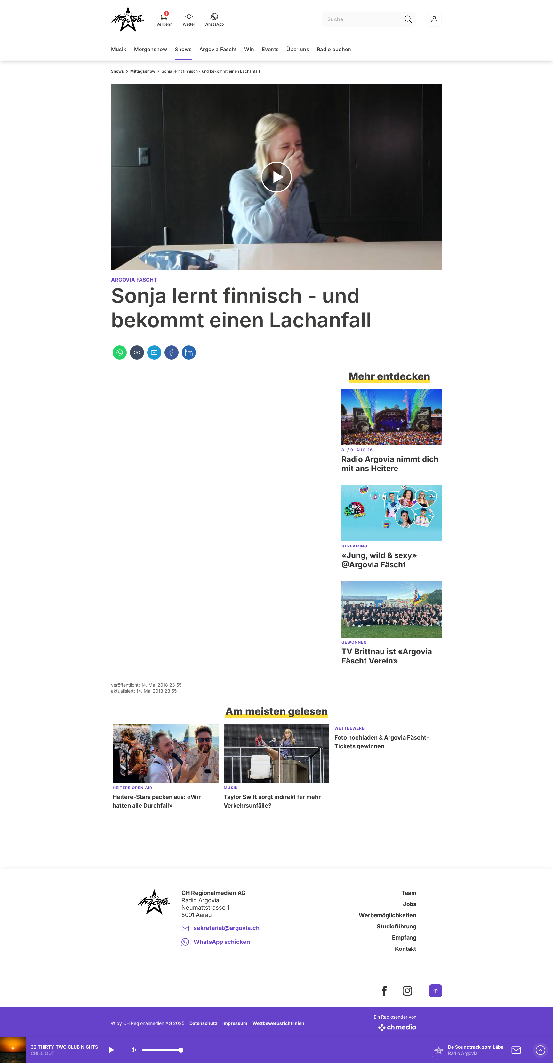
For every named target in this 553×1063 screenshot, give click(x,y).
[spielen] (110, 1050)
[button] (214, 19)
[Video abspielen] (276, 177)
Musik (118, 49)
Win (249, 49)
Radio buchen (334, 49)
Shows (183, 49)
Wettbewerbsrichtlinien (278, 1023)
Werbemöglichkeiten (387, 915)
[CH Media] (395, 1026)
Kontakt (405, 948)
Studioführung (396, 926)
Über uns (297, 49)
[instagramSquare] (407, 990)
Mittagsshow (142, 71)
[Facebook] (171, 352)
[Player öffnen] (540, 1050)
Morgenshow (150, 49)
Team (408, 892)
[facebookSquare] (384, 990)
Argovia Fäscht (217, 49)
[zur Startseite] (127, 19)
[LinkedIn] (189, 352)
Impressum (234, 1023)
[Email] (154, 352)
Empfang (404, 937)
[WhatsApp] (120, 352)
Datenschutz (203, 1023)
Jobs (409, 904)
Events (270, 49)
